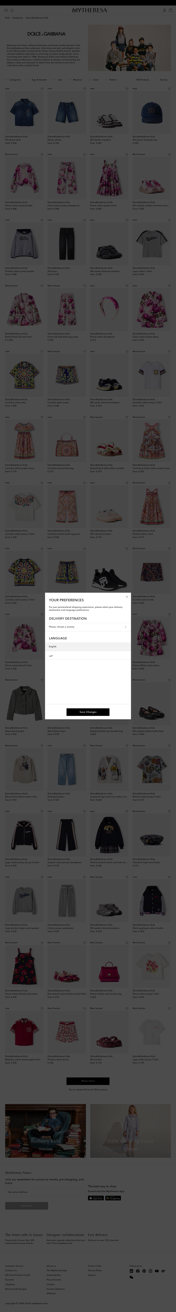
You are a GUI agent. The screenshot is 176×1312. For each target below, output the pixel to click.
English (53, 647)
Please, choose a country (61, 627)
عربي (51, 655)
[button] (126, 596)
